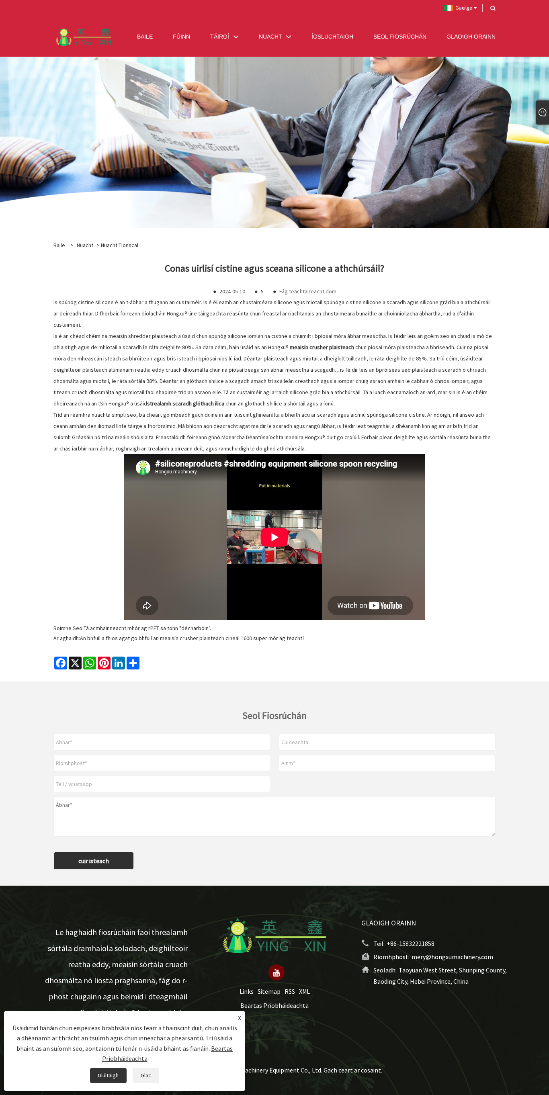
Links (247, 992)
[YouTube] (276, 973)
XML (304, 992)
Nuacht (85, 245)
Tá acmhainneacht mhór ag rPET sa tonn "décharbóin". (147, 628)
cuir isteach (93, 861)
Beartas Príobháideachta (274, 1006)
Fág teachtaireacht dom (307, 291)
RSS (290, 992)
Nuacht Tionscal (119, 245)
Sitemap (269, 992)
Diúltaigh (108, 1075)
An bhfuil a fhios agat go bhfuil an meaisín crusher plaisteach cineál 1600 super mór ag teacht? (192, 638)
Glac (146, 1075)
